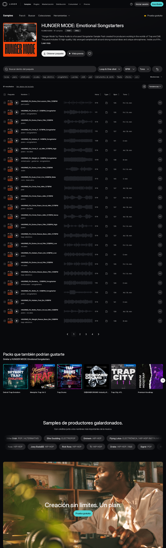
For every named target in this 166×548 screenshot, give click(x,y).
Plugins (36, 4)
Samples (27, 4)
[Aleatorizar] (144, 86)
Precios (87, 4)
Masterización (48, 4)
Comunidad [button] (73, 4)
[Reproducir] (20, 40)
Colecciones (44, 15)
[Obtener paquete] (23, 376)
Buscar (31, 15)
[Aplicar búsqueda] (6, 69)
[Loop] (106, 103)
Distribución (61, 4)
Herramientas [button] (60, 15)
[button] (131, 4)
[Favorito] (90, 53)
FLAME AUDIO (47, 31)
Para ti (22, 15)
